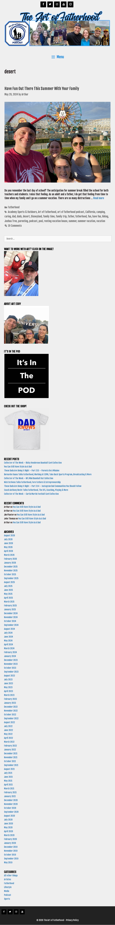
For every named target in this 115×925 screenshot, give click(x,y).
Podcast (7, 895)
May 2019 (8, 862)
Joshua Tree (10, 221)
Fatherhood (13, 207)
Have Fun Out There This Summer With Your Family (42, 88)
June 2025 (8, 590)
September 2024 (11, 625)
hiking (105, 216)
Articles (7, 879)
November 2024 (11, 617)
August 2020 (9, 816)
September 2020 (11, 812)
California (90, 212)
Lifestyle (8, 887)
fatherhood (81, 216)
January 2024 (10, 656)
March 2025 (9, 601)
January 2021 (10, 796)
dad (14, 216)
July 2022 (8, 726)
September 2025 (11, 578)
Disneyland (36, 216)
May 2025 (8, 594)
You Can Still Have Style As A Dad (18, 466)
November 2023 (11, 664)
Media (6, 891)
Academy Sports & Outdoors (22, 212)
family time (49, 216)
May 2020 (8, 827)
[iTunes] (70, 4)
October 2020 (10, 808)
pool (41, 221)
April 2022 (8, 738)
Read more (98, 198)
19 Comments (15, 225)
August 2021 (9, 769)
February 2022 (10, 745)
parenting (23, 221)
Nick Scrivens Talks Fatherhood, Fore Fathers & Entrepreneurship (32, 482)
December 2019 (10, 847)
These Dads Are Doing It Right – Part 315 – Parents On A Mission (32, 470)
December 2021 (10, 753)
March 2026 (9, 555)
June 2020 (8, 823)
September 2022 (11, 718)
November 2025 (11, 570)
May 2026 (8, 547)
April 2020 (8, 831)
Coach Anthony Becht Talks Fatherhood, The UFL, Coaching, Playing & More (36, 490)
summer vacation (86, 221)
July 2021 (8, 773)
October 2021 (10, 761)
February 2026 (10, 559)
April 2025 (8, 598)
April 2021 (8, 784)
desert (26, 216)
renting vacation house (55, 221)
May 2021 (8, 780)
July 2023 (8, 679)
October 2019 (10, 854)
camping (100, 212)
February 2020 (10, 839)
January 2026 (10, 562)
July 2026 (8, 539)
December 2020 (11, 800)
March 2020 (9, 835)
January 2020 (10, 843)
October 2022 (10, 714)
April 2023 (8, 691)
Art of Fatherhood (47, 212)
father (71, 216)
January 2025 (10, 609)
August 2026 (9, 535)
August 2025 (9, 582)
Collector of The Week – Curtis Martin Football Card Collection (31, 494)
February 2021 (10, 792)
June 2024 (8, 636)
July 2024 (8, 633)
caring (7, 216)
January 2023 (10, 703)
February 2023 (10, 699)
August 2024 (9, 629)
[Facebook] (43, 4)
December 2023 (11, 660)
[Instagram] (57, 4)
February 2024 (10, 652)
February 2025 (10, 605)
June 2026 (8, 543)
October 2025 (10, 574)
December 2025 (11, 566)
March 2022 (9, 742)
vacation (100, 221)
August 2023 (9, 675)
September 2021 (11, 765)
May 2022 (8, 734)
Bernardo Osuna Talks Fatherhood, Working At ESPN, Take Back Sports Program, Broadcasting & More (48, 474)
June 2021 (8, 777)
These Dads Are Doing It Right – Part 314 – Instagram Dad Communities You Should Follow (43, 486)
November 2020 (11, 804)
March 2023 (9, 695)
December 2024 (11, 613)
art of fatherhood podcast (70, 212)
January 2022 (10, 749)
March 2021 (9, 788)
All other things (11, 875)
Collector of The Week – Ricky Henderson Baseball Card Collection (33, 462)
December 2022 (11, 707)
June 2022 (8, 730)
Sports (7, 899)
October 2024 (10, 621)
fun (89, 216)
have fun (96, 216)
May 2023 (8, 687)
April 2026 (8, 551)
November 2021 (10, 757)
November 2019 (10, 851)
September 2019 (11, 858)
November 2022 (11, 710)
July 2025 (8, 586)
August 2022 (9, 722)
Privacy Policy (72, 920)
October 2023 (10, 668)
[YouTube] (64, 4)
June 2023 (8, 683)
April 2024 (8, 644)
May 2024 (8, 640)
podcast (33, 221)
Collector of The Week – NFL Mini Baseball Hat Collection (28, 478)
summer (73, 221)
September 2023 (11, 671)
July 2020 (8, 819)
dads (19, 216)
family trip (61, 216)
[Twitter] (50, 4)
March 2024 (9, 648)
